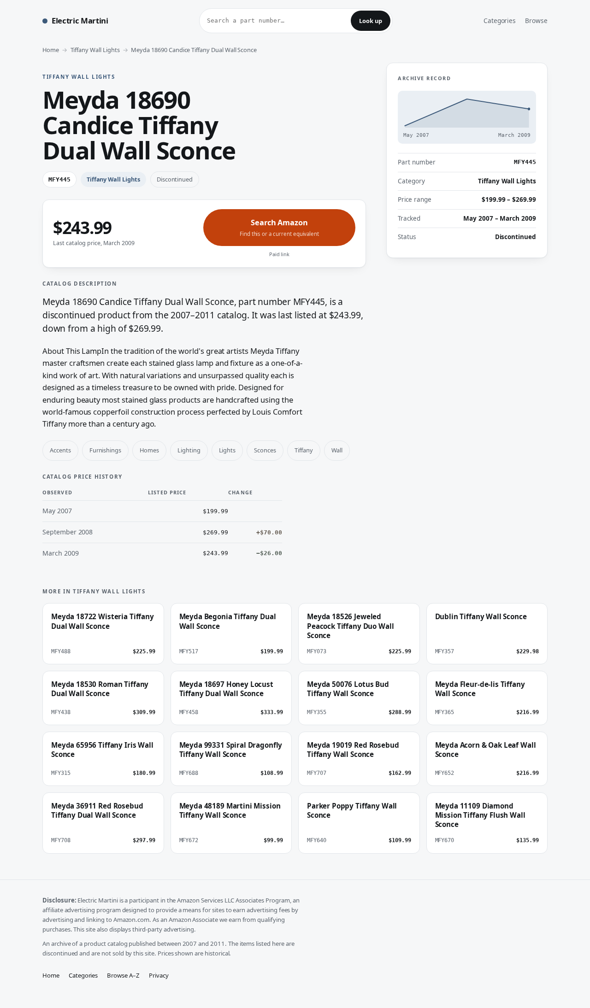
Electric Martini (80, 20)
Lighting (189, 450)
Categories (500, 20)
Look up (370, 21)
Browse (536, 20)
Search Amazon (279, 227)
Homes (149, 450)
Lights (227, 450)
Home (50, 50)
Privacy (159, 975)
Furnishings (105, 450)
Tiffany (304, 450)
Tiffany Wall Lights (95, 50)
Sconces (265, 450)
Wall (337, 450)
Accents (60, 450)
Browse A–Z (123, 975)
